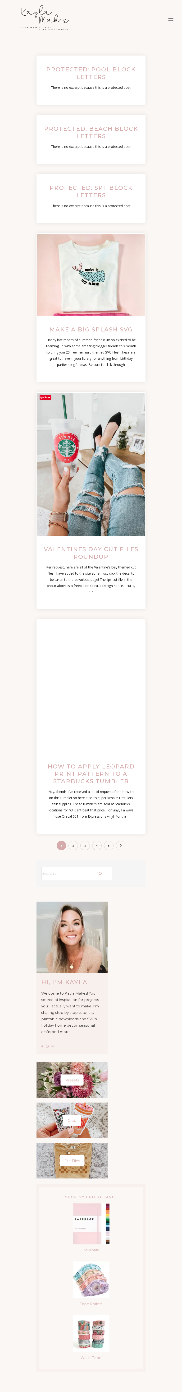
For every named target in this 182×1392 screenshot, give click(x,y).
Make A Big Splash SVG (91, 329)
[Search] (99, 873)
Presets (72, 1080)
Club (72, 1120)
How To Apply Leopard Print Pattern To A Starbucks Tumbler (91, 774)
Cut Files (72, 1161)
